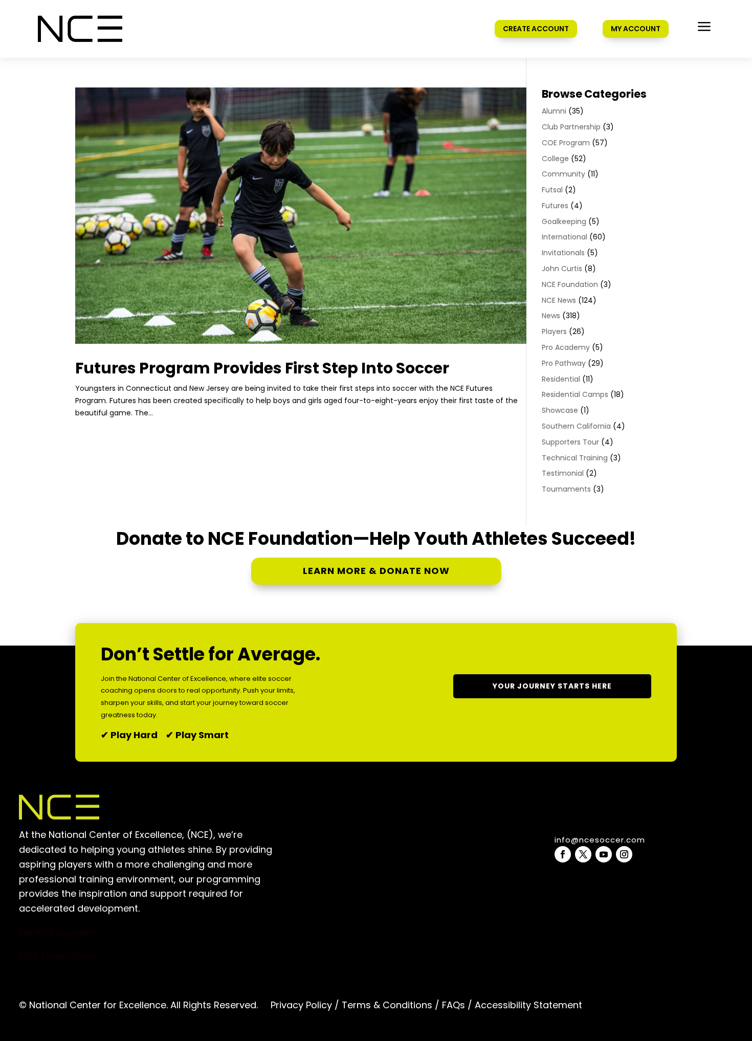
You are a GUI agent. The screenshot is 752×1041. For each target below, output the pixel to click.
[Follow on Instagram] (624, 854)
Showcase (560, 410)
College (555, 158)
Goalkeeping (564, 221)
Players (554, 331)
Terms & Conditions (387, 1005)
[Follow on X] (583, 854)
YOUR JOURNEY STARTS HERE (552, 686)
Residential (561, 379)
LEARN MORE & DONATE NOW (376, 570)
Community (563, 174)
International (564, 237)
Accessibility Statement (527, 1005)
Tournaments (566, 489)
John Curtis (562, 268)
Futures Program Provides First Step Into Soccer (262, 368)
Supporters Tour (570, 442)
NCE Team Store (58, 956)
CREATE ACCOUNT (536, 29)
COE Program (566, 143)
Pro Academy (566, 347)
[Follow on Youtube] (603, 854)
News (551, 316)
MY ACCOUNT (635, 29)
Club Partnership (571, 127)
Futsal (552, 190)
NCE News (559, 300)
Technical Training (575, 458)
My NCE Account (57, 932)
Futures (555, 206)
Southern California (576, 426)
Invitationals (563, 253)
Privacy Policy (301, 1005)
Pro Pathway (564, 363)
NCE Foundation (570, 284)
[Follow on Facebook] (563, 854)
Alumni (554, 111)
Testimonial (563, 473)
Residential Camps (575, 394)
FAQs (453, 1005)
